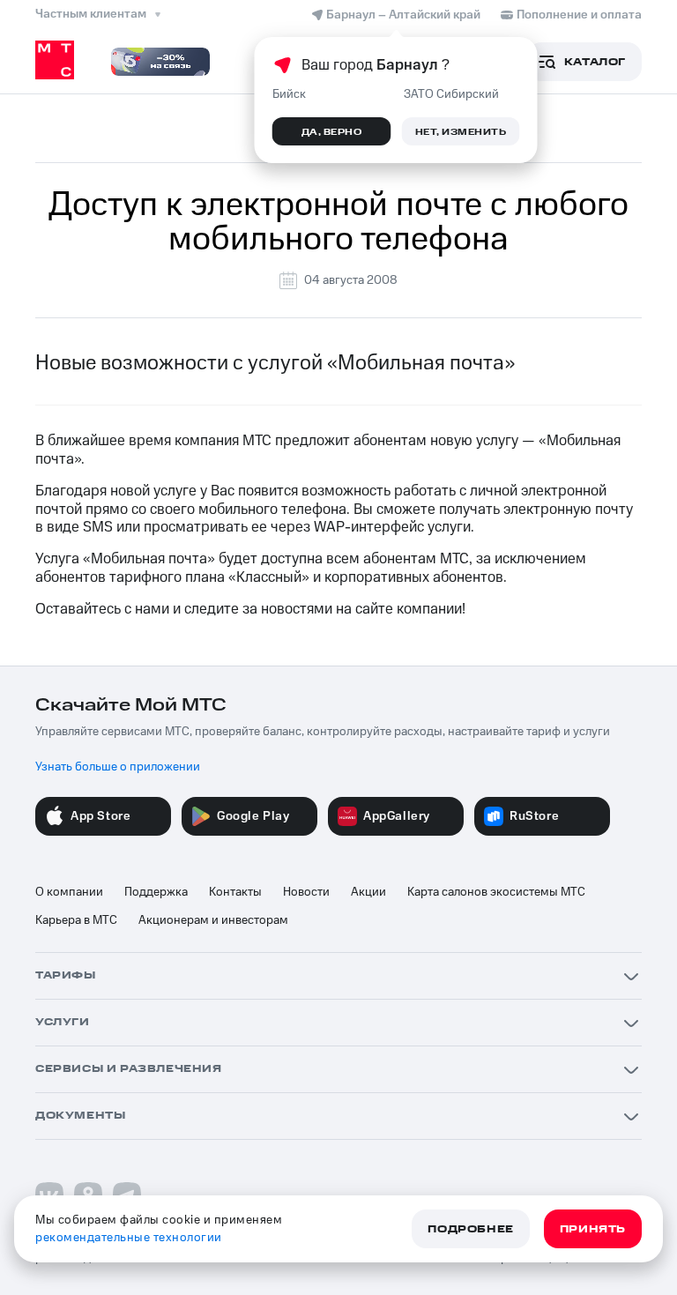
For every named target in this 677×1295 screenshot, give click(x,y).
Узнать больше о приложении (117, 767)
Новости (306, 892)
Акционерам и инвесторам (213, 920)
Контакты (235, 892)
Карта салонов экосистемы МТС (496, 892)
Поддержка (156, 892)
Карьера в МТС (76, 920)
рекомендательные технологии (128, 1238)
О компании (69, 892)
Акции (368, 892)
